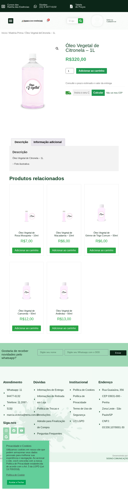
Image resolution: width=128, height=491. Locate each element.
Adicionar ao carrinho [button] (26, 250)
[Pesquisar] (80, 20)
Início (4, 33)
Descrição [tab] (21, 142)
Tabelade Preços (80, 5)
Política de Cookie (15, 475)
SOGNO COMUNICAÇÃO (117, 458)
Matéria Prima (16, 33)
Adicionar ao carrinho (91, 70)
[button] (10, 20)
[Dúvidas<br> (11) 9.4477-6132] (35, 6)
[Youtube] (21, 430)
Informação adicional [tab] (48, 142)
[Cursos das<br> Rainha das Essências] (3, 6)
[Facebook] (14, 430)
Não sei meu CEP (114, 93)
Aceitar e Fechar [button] (16, 482)
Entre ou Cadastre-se (111, 20)
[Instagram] (6, 430)
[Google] (6, 437)
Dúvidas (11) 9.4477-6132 (48, 5)
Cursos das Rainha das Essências (18, 5)
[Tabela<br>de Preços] (71, 6)
